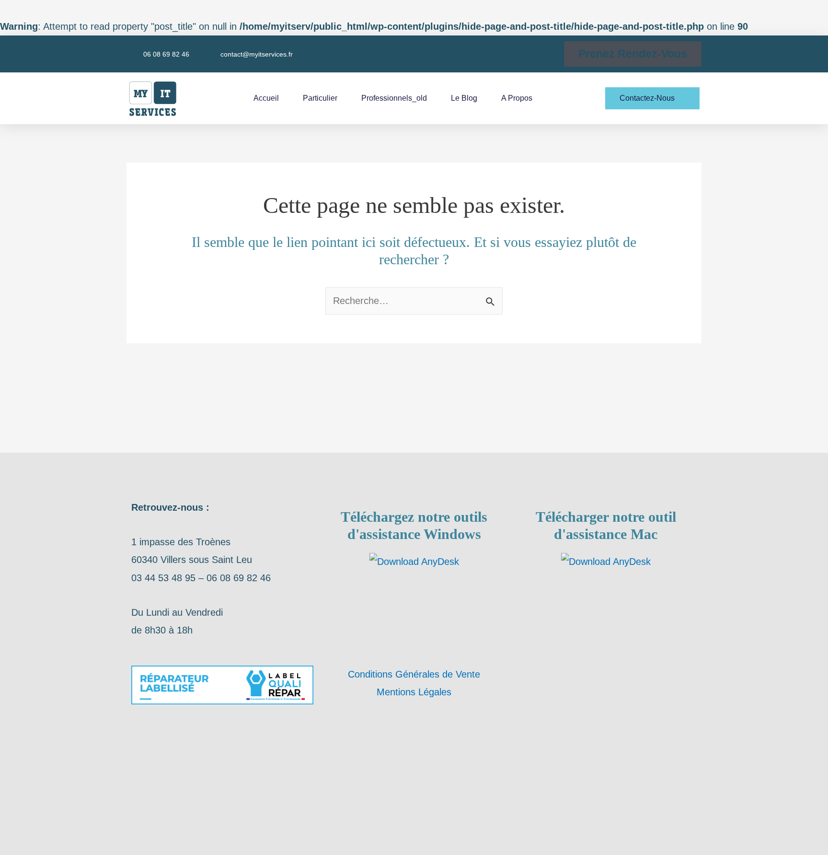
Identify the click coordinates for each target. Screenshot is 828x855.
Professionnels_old (394, 98)
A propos (516, 98)
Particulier (320, 98)
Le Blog (464, 98)
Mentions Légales (414, 692)
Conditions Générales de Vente (414, 674)
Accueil (266, 98)
